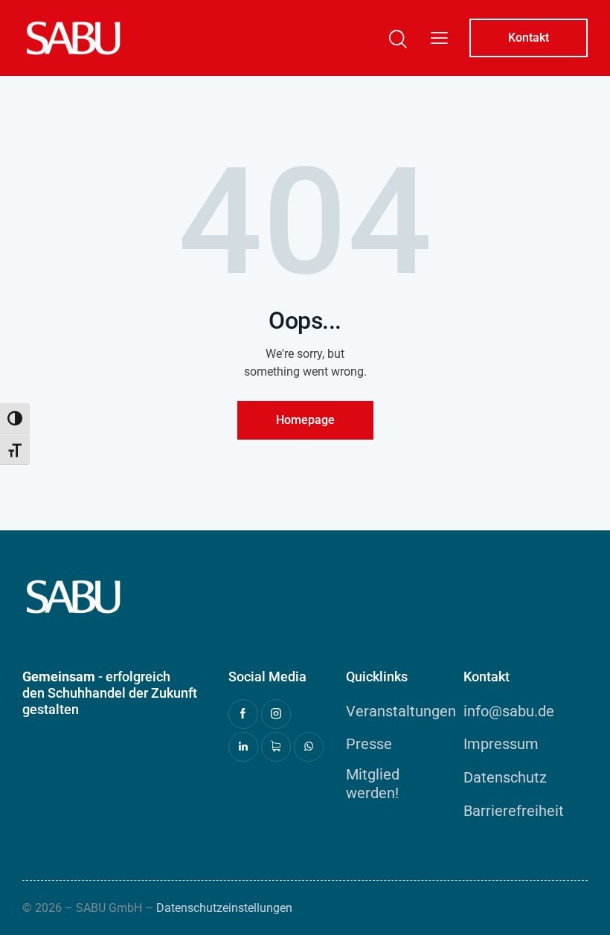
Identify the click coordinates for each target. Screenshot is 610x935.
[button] (439, 38)
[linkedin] (243, 747)
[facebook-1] (243, 714)
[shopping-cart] (276, 747)
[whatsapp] (309, 747)
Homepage (305, 420)
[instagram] (276, 714)
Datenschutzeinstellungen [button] (224, 908)
